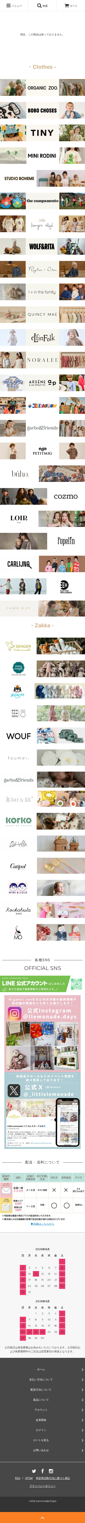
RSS (17, 1478)
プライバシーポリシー (42, 1486)
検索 (45, 5)
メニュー (16, 5)
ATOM (29, 1478)
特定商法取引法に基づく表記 (53, 1478)
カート (74, 5)
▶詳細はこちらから (42, 1223)
